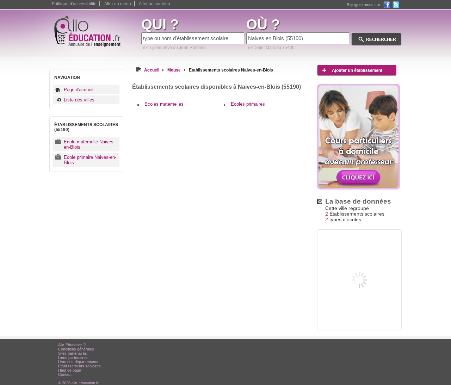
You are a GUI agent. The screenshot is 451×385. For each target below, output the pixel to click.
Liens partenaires (73, 357)
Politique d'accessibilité (74, 3)
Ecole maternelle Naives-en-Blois (89, 144)
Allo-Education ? (72, 345)
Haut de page (69, 370)
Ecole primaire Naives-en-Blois (90, 160)
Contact (65, 374)
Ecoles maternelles (164, 104)
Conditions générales (76, 349)
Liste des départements (78, 362)
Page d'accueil (78, 89)
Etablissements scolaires (79, 366)
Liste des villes (79, 100)
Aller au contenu (154, 3)
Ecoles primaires (248, 104)
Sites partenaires (72, 353)
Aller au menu (117, 3)
